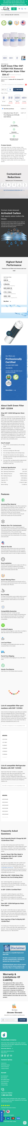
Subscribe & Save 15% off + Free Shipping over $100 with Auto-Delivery (11, 115)
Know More (9, 390)
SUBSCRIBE (22, 1019)
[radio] (2, 109)
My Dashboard (4, 1076)
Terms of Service (5, 1066)
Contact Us (3, 1063)
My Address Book (5, 1079)
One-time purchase (9, 108)
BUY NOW (19, 89)
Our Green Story (5, 1081)
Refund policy (4, 1083)
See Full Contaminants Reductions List (13, 190)
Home (2, 14)
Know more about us (6, 1048)
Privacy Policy (4, 1085)
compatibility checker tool (7, 867)
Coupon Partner (5, 1068)
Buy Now (6, 301)
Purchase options (5, 105)
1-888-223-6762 (6, 1095)
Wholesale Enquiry (5, 1065)
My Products (4, 1077)
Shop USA (14, 9)
